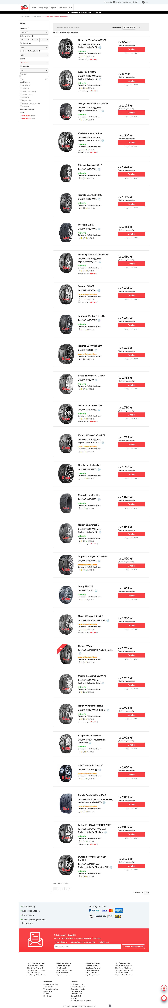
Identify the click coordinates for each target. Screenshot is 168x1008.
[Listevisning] (137, 27)
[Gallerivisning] (140, 27)
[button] (164, 987)
